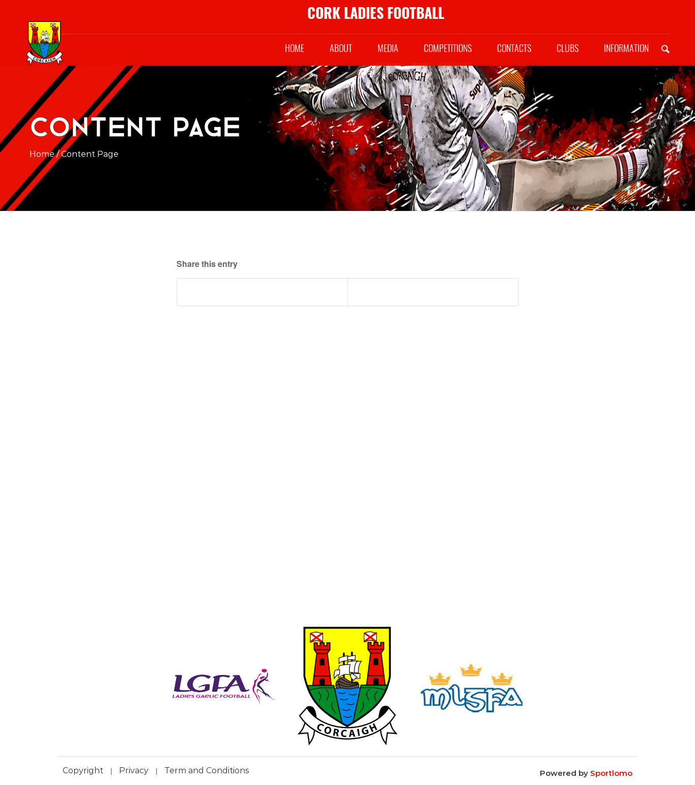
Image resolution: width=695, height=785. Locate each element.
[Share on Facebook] (262, 292)
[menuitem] (294, 48)
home (42, 154)
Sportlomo (611, 773)
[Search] (665, 48)
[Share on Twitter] (433, 292)
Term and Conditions (206, 770)
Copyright (83, 770)
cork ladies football (375, 12)
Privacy (134, 770)
